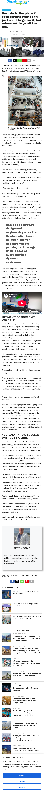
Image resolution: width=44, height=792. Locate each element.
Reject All (22, 787)
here (38, 71)
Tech (31, 575)
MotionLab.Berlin (9, 191)
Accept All (22, 775)
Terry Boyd (15, 31)
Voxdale (18, 140)
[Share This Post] (14, 60)
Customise (22, 781)
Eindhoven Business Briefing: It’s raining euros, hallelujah (26, 605)
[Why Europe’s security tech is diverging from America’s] (6, 594)
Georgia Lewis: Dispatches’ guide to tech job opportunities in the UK (27, 617)
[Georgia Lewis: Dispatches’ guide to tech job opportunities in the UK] (6, 619)
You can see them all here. (21, 520)
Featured (25, 575)
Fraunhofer (19, 271)
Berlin (17, 575)
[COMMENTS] (34, 60)
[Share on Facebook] (10, 60)
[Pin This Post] (24, 60)
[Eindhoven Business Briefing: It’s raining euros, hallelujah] (6, 607)
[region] (22, 773)
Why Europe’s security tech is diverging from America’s (26, 592)
